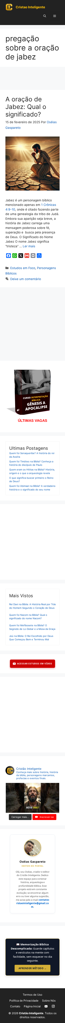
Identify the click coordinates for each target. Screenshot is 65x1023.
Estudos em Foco (22, 268)
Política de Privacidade (23, 1000)
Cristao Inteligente (30, 7)
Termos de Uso (32, 994)
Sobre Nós (49, 1000)
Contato (15, 1006)
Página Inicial (32, 1006)
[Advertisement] (32, 79)
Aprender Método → (33, 968)
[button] (45, 16)
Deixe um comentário (25, 279)
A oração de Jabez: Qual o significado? (25, 106)
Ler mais (29, 246)
